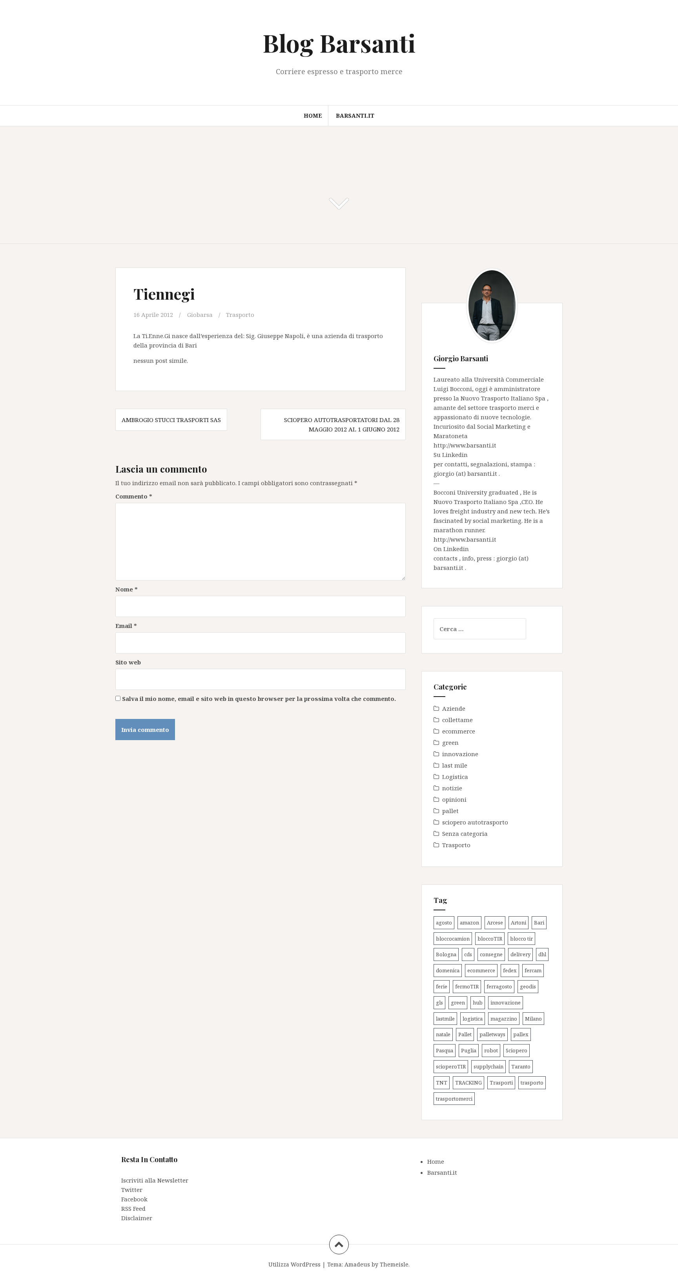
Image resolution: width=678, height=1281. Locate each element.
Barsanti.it (355, 115)
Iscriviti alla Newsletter (154, 1180)
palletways (492, 1034)
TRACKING (468, 1082)
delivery (520, 954)
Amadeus (357, 1264)
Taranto (520, 1066)
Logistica (455, 777)
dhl (542, 954)
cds (468, 954)
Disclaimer (136, 1218)
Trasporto (240, 314)
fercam (533, 970)
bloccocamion (453, 938)
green (450, 742)
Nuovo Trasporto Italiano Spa (504, 398)
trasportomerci (454, 1098)
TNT (441, 1082)
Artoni (518, 922)
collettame (457, 720)
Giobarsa (200, 314)
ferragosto (499, 986)
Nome (126, 589)
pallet (450, 811)
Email (126, 626)
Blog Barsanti (339, 42)
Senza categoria (465, 833)
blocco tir (521, 938)
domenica (447, 970)
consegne (491, 954)
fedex (510, 970)
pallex (521, 1034)
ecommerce (458, 731)
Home (313, 115)
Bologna (446, 954)
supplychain (488, 1066)
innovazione (460, 754)
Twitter (131, 1190)
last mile (454, 765)
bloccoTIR (490, 938)
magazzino (503, 1018)
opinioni (454, 799)
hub (478, 1002)
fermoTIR (467, 986)
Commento (133, 496)
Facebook (134, 1199)
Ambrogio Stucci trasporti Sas (171, 420)
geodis (528, 986)
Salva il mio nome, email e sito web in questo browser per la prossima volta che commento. (259, 698)
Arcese (495, 922)
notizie (452, 788)
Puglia (468, 1050)
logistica (473, 1018)
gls (439, 1002)
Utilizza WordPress (294, 1264)
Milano (533, 1018)
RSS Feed (133, 1208)
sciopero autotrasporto (475, 822)
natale (443, 1034)
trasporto (532, 1082)
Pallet (465, 1034)
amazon (469, 922)
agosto (444, 922)
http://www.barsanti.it (465, 445)
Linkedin (455, 455)
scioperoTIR (451, 1066)
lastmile (445, 1018)
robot (491, 1050)
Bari (539, 922)
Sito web (128, 662)
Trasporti (501, 1082)
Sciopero (516, 1050)
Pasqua (444, 1050)
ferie (441, 986)
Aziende (453, 708)
